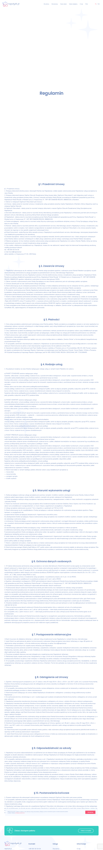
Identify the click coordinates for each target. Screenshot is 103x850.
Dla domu (56, 849)
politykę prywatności (20, 813)
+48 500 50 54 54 (35, 849)
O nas (78, 849)
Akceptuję (90, 812)
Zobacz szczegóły (86, 830)
